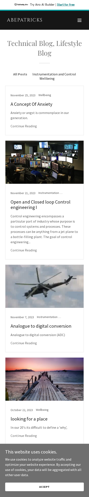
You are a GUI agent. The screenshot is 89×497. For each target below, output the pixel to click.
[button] (79, 20)
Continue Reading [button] (24, 126)
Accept (44, 486)
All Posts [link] (20, 74)
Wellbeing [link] (47, 78)
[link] (33, 20)
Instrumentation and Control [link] (54, 74)
